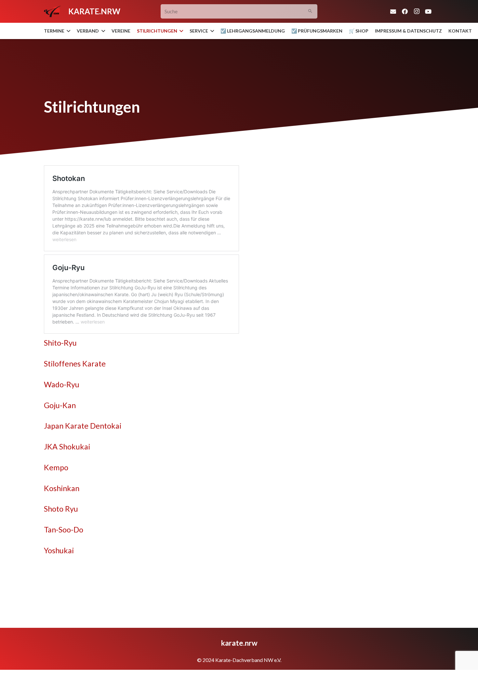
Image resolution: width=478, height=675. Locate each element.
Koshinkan (61, 488)
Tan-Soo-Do (63, 529)
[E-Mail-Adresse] (393, 11)
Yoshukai (59, 550)
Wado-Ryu (61, 384)
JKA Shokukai (67, 446)
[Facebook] (405, 11)
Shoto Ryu (61, 508)
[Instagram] (416, 11)
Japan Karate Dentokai (82, 425)
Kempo (56, 467)
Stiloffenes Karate (75, 363)
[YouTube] (428, 11)
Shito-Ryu (60, 342)
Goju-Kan (60, 405)
